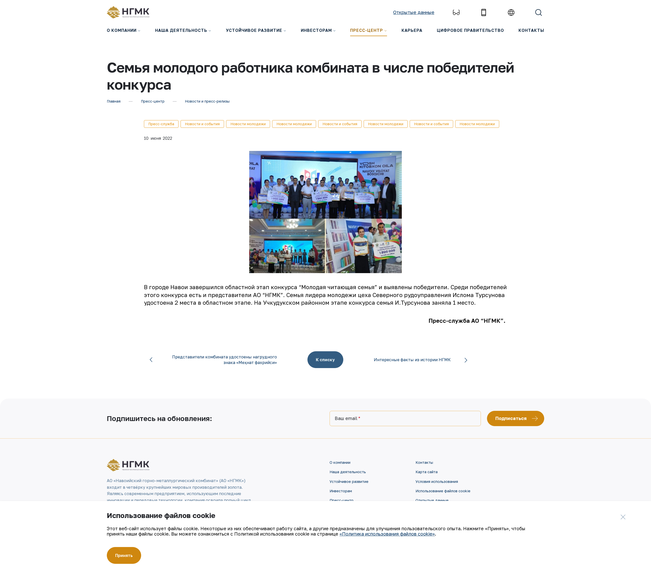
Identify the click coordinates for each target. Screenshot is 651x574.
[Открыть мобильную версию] (483, 12)
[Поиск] (538, 12)
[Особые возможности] (456, 12)
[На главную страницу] (131, 12)
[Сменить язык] (511, 12)
